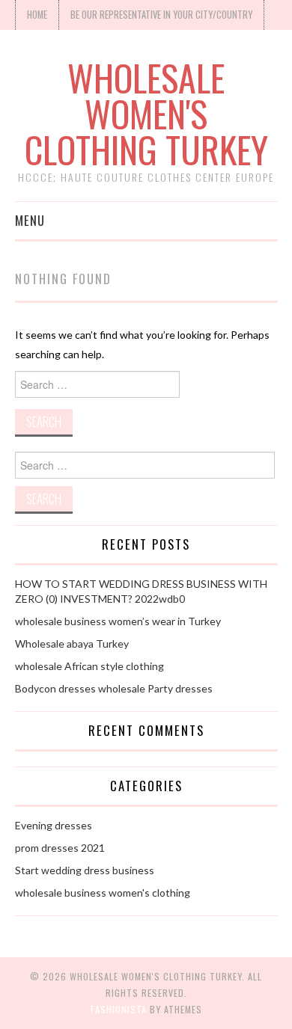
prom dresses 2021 (60, 847)
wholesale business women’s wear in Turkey (118, 621)
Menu (30, 220)
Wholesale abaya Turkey (72, 643)
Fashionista (119, 1009)
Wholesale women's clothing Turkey (146, 113)
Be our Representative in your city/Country (161, 14)
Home (37, 14)
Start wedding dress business (84, 870)
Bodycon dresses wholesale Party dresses (114, 688)
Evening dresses (53, 825)
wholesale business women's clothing (102, 892)
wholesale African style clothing (89, 666)
